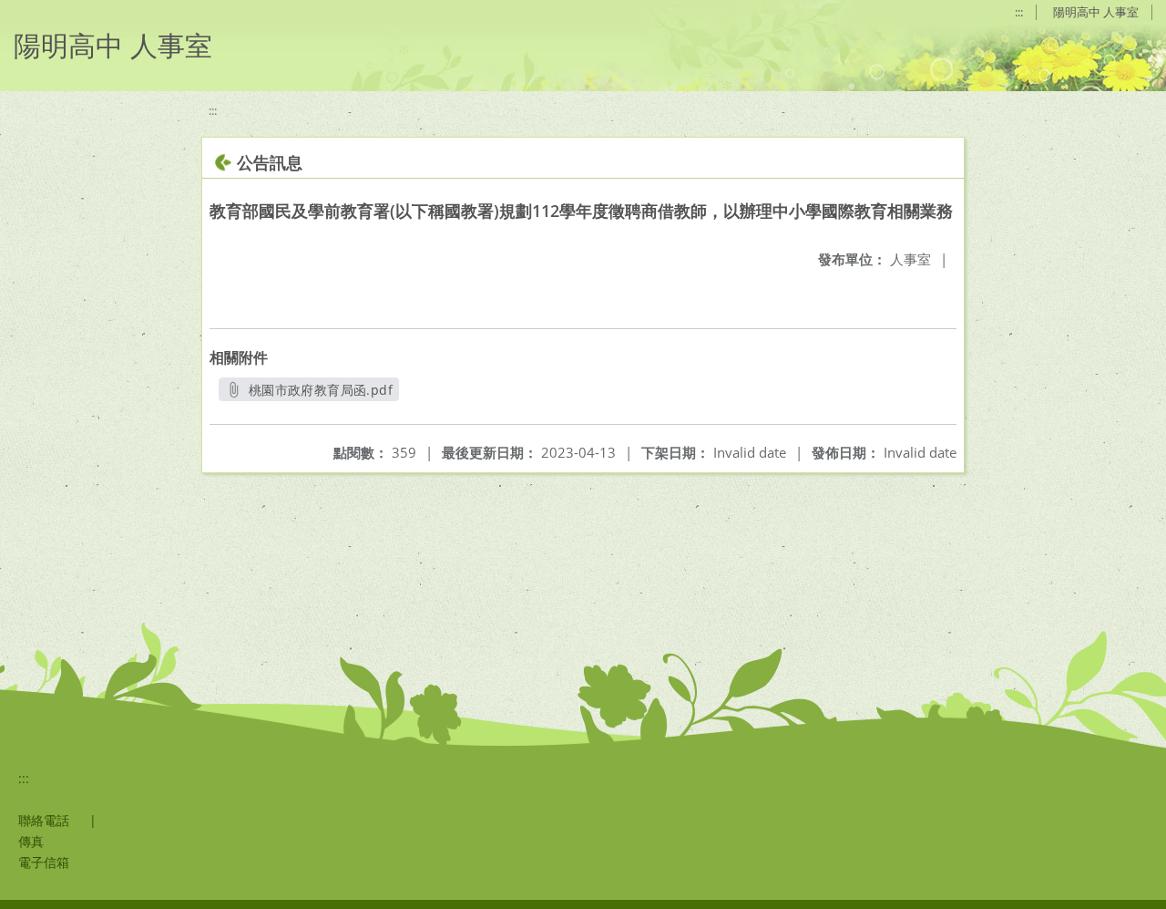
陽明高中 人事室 (1096, 12)
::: (1019, 12)
